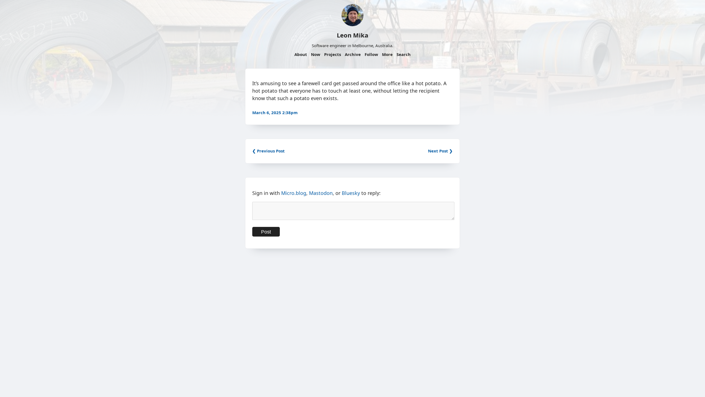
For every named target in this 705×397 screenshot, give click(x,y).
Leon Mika (352, 35)
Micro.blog (293, 193)
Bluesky (351, 193)
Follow (371, 54)
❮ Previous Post (268, 151)
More (387, 54)
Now (315, 54)
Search (404, 54)
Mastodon (321, 193)
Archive (353, 54)
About (300, 54)
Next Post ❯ (440, 151)
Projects (332, 54)
